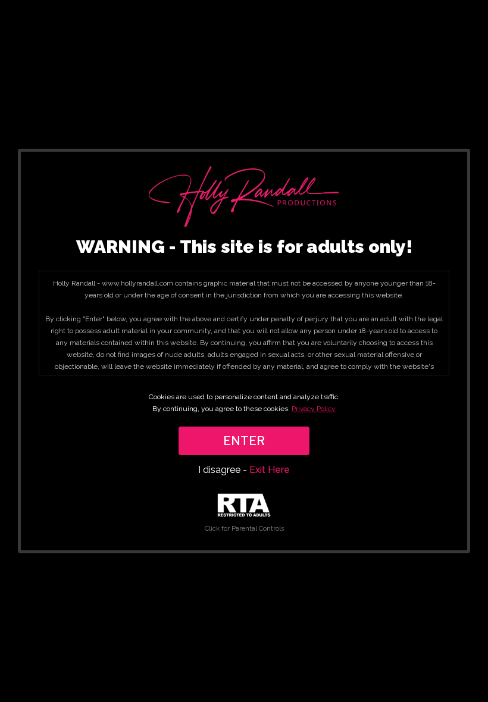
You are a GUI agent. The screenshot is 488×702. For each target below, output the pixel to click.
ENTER (244, 441)
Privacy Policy (314, 409)
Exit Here (269, 469)
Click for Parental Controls (244, 528)
